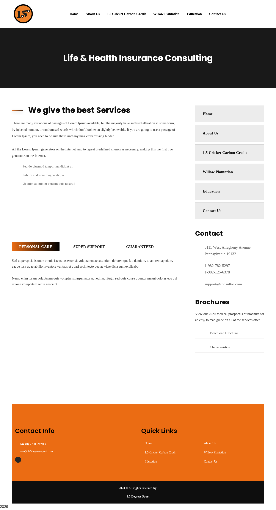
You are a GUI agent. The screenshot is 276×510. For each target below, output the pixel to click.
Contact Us (212, 210)
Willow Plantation (218, 172)
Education (211, 191)
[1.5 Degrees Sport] (23, 14)
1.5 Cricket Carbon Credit (225, 152)
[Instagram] (18, 460)
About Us (210, 133)
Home (208, 114)
